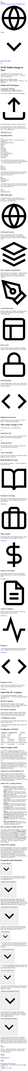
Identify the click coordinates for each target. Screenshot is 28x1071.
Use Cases (12, 4)
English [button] (6, 47)
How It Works (18, 4)
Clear (10, 132)
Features (8, 4)
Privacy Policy (4, 1063)
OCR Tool (3, 4)
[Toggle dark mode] (1, 63)
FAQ (23, 4)
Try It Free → (4, 504)
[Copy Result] (1, 138)
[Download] (2, 138)
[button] (14, 112)
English (2, 61)
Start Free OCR (6, 79)
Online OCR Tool (5, 1057)
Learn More (14, 79)
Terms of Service (12, 1063)
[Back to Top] (1, 1069)
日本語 (9, 61)
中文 (5, 61)
